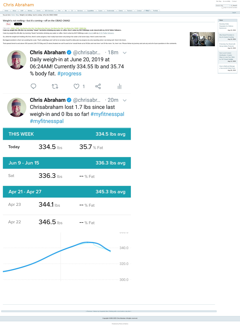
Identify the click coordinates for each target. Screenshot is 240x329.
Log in (234, 12)
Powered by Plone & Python (120, 323)
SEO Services (49, 10)
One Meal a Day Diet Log (42, 28)
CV (72, 10)
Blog (147, 10)
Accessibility (226, 1)
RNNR (76, 28)
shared (90, 33)
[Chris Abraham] (17, 5)
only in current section (230, 7)
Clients (121, 10)
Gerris (38, 10)
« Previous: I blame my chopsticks (96, 311)
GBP (21, 10)
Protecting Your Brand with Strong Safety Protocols (227, 45)
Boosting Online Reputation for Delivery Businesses (226, 26)
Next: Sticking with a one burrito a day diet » (119, 311)
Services (80, 10)
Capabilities (90, 10)
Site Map (218, 1)
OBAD (17, 28)
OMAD (13, 28)
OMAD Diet (82, 28)
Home (6, 10)
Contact (234, 1)
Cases (100, 10)
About (14, 10)
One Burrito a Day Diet (27, 28)
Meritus (30, 10)
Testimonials (110, 10)
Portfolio (155, 10)
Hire (59, 10)
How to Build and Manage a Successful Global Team (227, 67)
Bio (66, 10)
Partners (129, 10)
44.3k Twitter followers (106, 33)
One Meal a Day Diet (57, 28)
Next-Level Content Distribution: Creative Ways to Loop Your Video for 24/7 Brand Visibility (227, 56)
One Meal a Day (69, 28)
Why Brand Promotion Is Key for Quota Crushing (226, 36)
